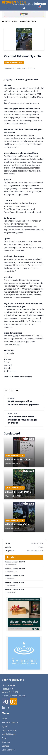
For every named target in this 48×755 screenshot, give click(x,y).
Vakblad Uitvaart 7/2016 (14, 589)
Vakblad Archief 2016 (11, 21)
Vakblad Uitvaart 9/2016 (17, 524)
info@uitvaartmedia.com (15, 695)
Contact (5, 746)
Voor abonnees (8, 750)
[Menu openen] (9, 8)
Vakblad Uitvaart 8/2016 (14, 583)
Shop (4, 738)
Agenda (5, 726)
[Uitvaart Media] (24, 2)
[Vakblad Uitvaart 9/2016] (24, 517)
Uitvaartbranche (9, 730)
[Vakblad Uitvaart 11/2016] (24, 452)
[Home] (3, 21)
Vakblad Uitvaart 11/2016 (18, 459)
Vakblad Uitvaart (9, 734)
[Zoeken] (24, 8)
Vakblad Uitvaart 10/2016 (18, 492)
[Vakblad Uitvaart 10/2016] (24, 484)
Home (4, 718)
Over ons (6, 742)
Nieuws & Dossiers (10, 722)
